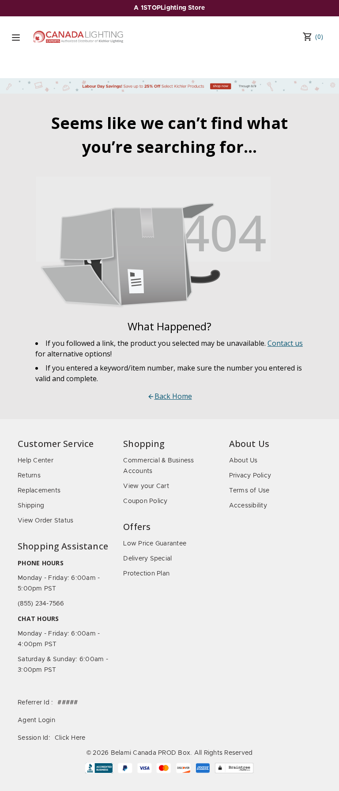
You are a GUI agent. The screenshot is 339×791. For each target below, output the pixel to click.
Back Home (173, 396)
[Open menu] (16, 37)
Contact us (285, 343)
